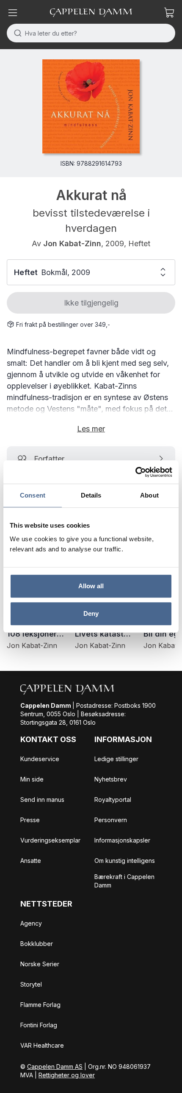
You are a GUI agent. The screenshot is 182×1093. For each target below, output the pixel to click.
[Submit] (16, 33)
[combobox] (91, 33)
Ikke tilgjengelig (91, 302)
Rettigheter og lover (67, 1075)
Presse (30, 819)
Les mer (91, 428)
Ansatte (30, 860)
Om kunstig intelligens (124, 860)
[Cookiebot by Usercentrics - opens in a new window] (135, 472)
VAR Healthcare (42, 1045)
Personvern (110, 819)
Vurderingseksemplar (50, 840)
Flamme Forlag (40, 1004)
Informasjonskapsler (122, 840)
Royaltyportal (112, 799)
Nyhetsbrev (110, 779)
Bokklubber (36, 943)
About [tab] (149, 495)
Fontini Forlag (38, 1025)
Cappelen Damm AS (55, 1066)
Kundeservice (39, 758)
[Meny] (13, 13)
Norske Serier (39, 964)
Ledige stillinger (116, 758)
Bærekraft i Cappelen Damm (124, 881)
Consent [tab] (32, 495)
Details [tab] (91, 495)
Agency (31, 923)
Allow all (91, 586)
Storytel (31, 984)
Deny (91, 613)
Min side (32, 779)
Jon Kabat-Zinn (72, 243)
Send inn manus (42, 799)
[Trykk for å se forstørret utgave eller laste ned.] (90, 106)
